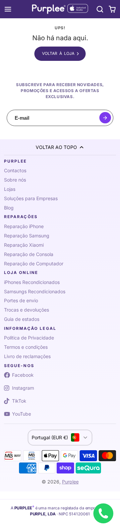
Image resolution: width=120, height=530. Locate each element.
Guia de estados (21, 319)
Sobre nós (15, 180)
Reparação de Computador (33, 263)
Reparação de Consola (28, 254)
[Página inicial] (60, 9)
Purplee (70, 481)
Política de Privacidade (29, 337)
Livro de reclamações (27, 356)
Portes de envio (21, 300)
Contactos (15, 170)
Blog (9, 207)
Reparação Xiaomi (24, 245)
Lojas (9, 189)
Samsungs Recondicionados (34, 291)
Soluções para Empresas (31, 198)
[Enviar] (105, 118)
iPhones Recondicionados (32, 282)
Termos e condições (26, 347)
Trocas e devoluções (26, 310)
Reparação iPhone (24, 226)
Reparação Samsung (26, 235)
